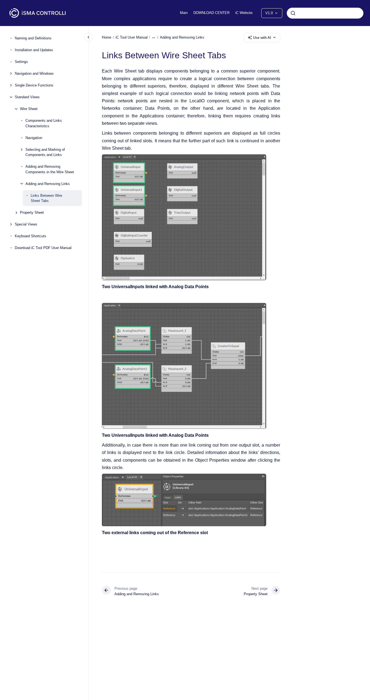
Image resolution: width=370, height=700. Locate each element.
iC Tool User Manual (132, 37)
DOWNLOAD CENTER (211, 13)
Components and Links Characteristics (43, 123)
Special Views (26, 224)
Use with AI (262, 38)
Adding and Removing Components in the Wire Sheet (49, 169)
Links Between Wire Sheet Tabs (46, 198)
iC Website (244, 13)
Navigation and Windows (34, 73)
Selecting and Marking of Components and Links (45, 152)
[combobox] (325, 13)
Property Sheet (32, 212)
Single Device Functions (34, 85)
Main (184, 13)
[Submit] (293, 13)
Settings (21, 62)
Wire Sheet (29, 109)
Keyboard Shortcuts (30, 236)
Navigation (33, 137)
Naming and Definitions (33, 38)
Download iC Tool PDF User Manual (43, 248)
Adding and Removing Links (47, 183)
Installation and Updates (34, 50)
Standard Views (27, 97)
